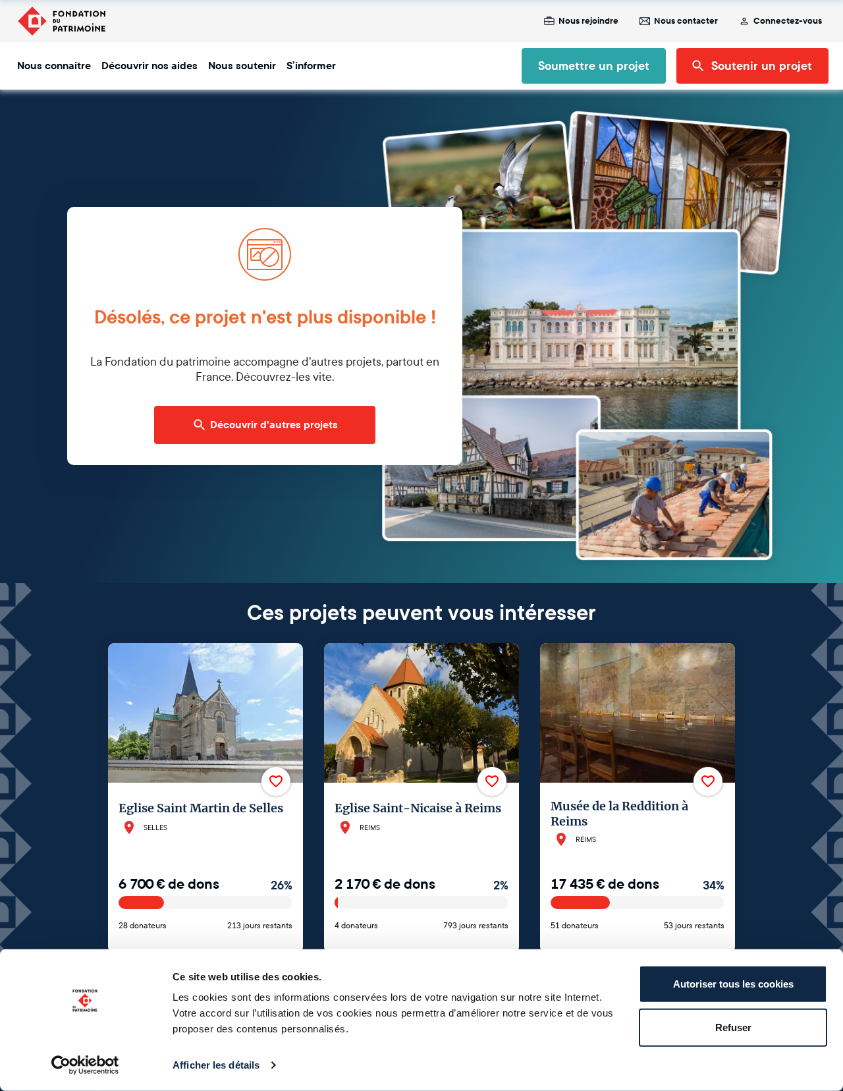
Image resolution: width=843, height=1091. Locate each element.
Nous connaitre (54, 66)
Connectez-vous (787, 21)
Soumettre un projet (593, 66)
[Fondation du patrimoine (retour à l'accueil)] (61, 21)
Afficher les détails (216, 1065)
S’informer (311, 66)
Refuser (733, 1026)
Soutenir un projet (761, 66)
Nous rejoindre (588, 21)
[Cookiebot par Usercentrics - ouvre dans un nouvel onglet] (85, 1065)
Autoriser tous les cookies (733, 984)
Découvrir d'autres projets (274, 425)
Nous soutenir (242, 66)
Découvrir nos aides (149, 66)
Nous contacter (686, 21)
